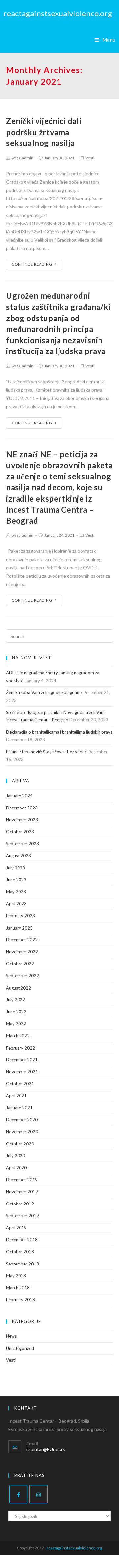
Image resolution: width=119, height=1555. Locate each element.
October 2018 (20, 1251)
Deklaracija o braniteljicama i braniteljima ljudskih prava (59, 732)
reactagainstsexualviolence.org (57, 13)
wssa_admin (22, 157)
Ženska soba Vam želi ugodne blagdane (44, 692)
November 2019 (22, 1191)
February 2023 (20, 915)
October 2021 (20, 1083)
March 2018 (18, 1287)
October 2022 (20, 963)
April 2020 (16, 1167)
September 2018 (22, 1263)
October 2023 (20, 831)
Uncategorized (20, 1348)
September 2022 (22, 975)
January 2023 (19, 927)
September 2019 (22, 1215)
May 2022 (16, 1023)
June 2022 (16, 1011)
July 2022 (15, 999)
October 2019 (20, 1203)
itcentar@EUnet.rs (45, 1449)
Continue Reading (32, 264)
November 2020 (22, 1131)
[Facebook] (18, 1494)
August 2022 (18, 988)
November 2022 (22, 951)
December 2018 (22, 1239)
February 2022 (20, 1048)
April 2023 (16, 903)
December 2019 (22, 1179)
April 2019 (16, 1227)
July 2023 (15, 867)
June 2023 (16, 879)
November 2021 (22, 1071)
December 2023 (22, 807)
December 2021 (22, 1059)
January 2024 (19, 795)
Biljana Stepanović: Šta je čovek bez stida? (46, 751)
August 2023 (18, 855)
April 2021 (16, 1095)
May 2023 (16, 891)
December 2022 (22, 939)
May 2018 (16, 1275)
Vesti (89, 157)
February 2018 (20, 1299)
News (11, 1336)
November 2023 (22, 819)
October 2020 (20, 1143)
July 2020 (15, 1155)
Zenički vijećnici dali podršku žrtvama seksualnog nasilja (43, 132)
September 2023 (22, 843)
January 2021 (19, 1107)
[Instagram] (38, 1494)
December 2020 (22, 1119)
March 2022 (18, 1035)
